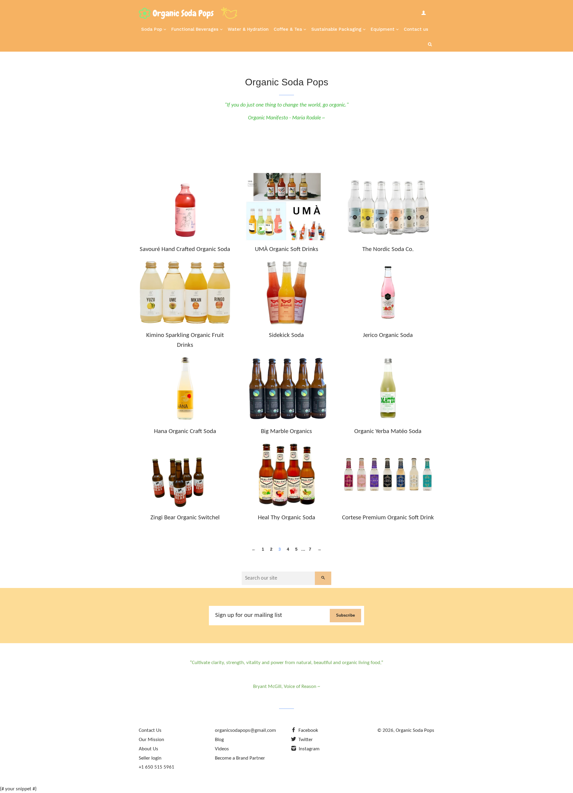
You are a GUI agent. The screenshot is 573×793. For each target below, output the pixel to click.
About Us (148, 749)
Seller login (150, 758)
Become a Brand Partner (240, 758)
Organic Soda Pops (415, 730)
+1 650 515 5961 (156, 767)
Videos (222, 749)
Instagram (309, 749)
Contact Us (150, 730)
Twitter (305, 739)
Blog (219, 739)
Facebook (307, 730)
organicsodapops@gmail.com (245, 730)
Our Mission (151, 739)
